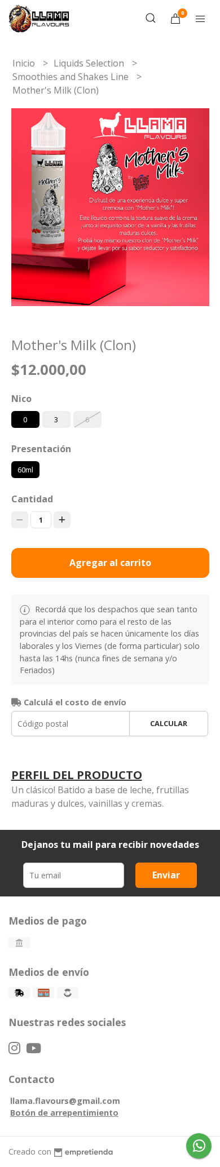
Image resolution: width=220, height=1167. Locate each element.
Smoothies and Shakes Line (71, 76)
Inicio (24, 63)
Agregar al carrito (110, 562)
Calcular (168, 723)
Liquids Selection (90, 63)
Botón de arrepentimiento (64, 1112)
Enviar (166, 875)
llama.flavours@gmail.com (65, 1100)
